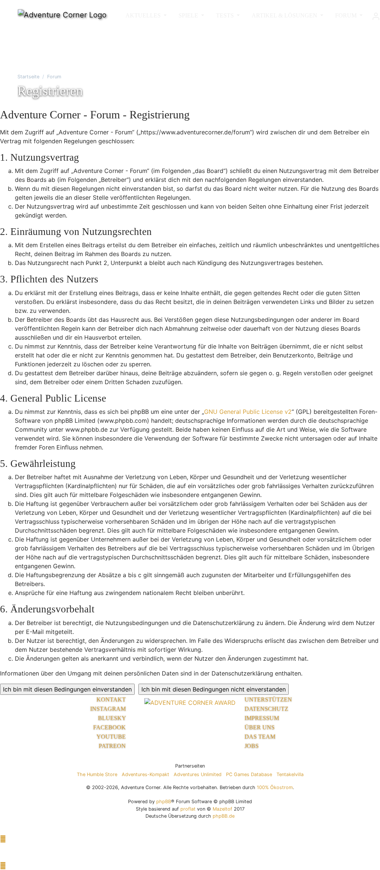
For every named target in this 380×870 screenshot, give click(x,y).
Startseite (28, 76)
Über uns (260, 727)
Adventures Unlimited (198, 774)
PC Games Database (249, 774)
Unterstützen (268, 699)
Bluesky (112, 718)
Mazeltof (222, 809)
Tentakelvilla (290, 774)
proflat (188, 809)
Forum (54, 76)
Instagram (108, 709)
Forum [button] (346, 15)
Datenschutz (266, 709)
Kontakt (111, 699)
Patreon (113, 746)
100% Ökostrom (275, 787)
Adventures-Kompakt (145, 774)
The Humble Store (97, 774)
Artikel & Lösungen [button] (285, 15)
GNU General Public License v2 (248, 411)
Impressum (262, 718)
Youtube (111, 736)
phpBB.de (224, 816)
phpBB (163, 801)
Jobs (252, 746)
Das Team (260, 736)
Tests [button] (225, 15)
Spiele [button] (189, 15)
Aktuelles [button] (143, 15)
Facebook (110, 727)
